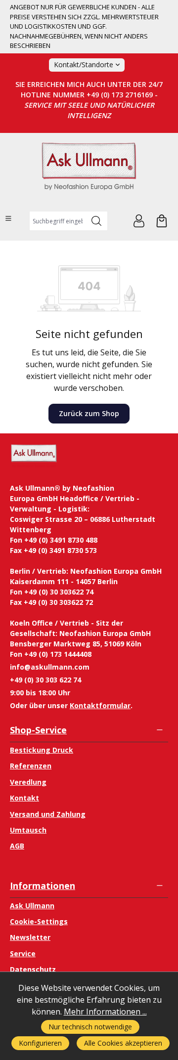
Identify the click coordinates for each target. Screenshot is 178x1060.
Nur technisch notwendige (90, 1026)
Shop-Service (38, 729)
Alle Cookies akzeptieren (123, 1043)
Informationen (42, 885)
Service (23, 953)
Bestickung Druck (41, 750)
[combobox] (57, 221)
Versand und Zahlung (48, 814)
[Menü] (8, 218)
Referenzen (30, 765)
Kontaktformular (100, 705)
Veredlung (28, 782)
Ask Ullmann (32, 905)
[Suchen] (97, 221)
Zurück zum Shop (89, 413)
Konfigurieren (40, 1043)
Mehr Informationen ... (105, 1011)
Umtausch (28, 830)
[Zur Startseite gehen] (89, 170)
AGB (17, 845)
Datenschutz (33, 969)
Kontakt (24, 798)
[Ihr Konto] (139, 220)
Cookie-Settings (39, 921)
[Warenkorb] (161, 220)
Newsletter (30, 937)
